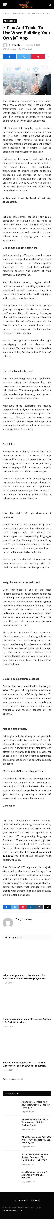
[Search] (49, 4)
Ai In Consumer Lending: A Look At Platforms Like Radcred (34, 1175)
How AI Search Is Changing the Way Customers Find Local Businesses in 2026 (34, 1157)
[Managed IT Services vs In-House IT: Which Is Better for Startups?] (11, 1105)
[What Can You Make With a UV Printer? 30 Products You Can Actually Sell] (11, 1140)
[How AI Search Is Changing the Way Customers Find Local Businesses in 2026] (11, 1158)
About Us (35, 1200)
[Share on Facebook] (9, 56)
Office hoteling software (31, 771)
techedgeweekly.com (12, 1210)
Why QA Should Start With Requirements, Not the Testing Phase (34, 1122)
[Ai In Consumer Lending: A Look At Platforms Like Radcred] (11, 1175)
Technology (10, 21)
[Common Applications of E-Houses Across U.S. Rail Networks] (27, 1001)
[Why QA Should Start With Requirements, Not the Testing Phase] (11, 1123)
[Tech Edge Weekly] (26, 4)
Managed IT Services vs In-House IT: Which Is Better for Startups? (35, 1105)
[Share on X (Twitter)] (24, 56)
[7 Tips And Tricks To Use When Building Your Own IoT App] (27, 79)
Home (5, 13)
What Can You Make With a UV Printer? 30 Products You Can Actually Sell (36, 1140)
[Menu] (5, 4)
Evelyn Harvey (17, 45)
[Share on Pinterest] (38, 56)
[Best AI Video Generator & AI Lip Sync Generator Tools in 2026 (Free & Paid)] (27, 1045)
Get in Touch (21, 1200)
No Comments (11, 49)
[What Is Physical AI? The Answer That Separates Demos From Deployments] (27, 958)
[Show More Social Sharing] (48, 56)
